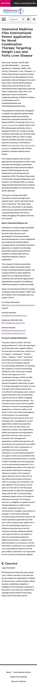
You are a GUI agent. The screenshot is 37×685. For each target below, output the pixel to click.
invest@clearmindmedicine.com (14, 316)
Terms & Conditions (18, 681)
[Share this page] (33, 19)
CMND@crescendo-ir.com (15, 323)
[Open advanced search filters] (28, 19)
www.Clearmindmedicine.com (13, 333)
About (8, 672)
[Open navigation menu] (4, 19)
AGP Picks (5, 3)
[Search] (23, 19)
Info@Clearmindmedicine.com (14, 330)
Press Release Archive (22, 672)
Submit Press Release (18, 677)
